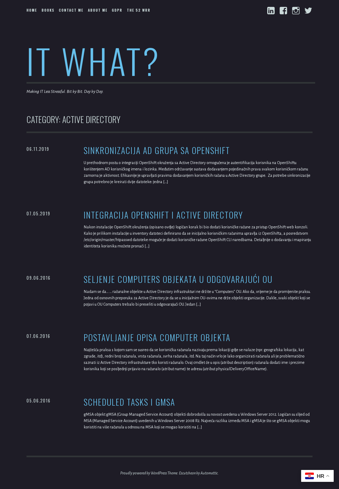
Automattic (209, 473)
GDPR (117, 10)
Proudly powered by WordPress (143, 473)
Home (31, 10)
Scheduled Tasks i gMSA (129, 402)
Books (48, 10)
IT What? (93, 60)
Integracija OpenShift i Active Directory (163, 215)
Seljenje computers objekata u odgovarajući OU (178, 279)
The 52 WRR (138, 10)
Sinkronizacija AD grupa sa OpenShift (157, 150)
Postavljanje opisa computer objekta (157, 337)
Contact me (71, 10)
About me (98, 10)
